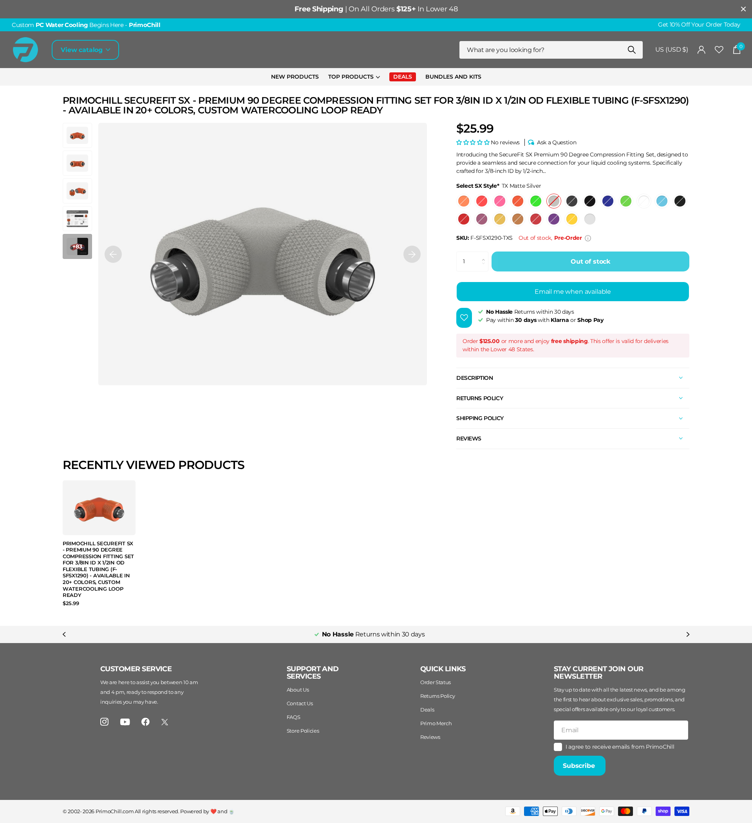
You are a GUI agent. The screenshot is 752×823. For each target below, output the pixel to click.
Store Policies (303, 731)
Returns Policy (437, 696)
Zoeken (632, 50)
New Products (295, 76)
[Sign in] (702, 50)
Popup (588, 237)
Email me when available (573, 291)
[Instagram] (104, 722)
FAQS (293, 717)
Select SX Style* (498, 185)
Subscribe (580, 765)
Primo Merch (436, 723)
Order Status (435, 682)
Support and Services (313, 673)
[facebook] (145, 722)
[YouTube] (125, 722)
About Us (298, 689)
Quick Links (443, 669)
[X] (164, 722)
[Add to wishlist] (464, 318)
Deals (427, 709)
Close (743, 9)
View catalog (83, 50)
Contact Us (300, 703)
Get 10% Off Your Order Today (699, 24)
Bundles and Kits (453, 76)
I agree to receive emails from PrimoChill (620, 747)
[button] (113, 254)
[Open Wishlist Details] (719, 50)
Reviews (430, 737)
